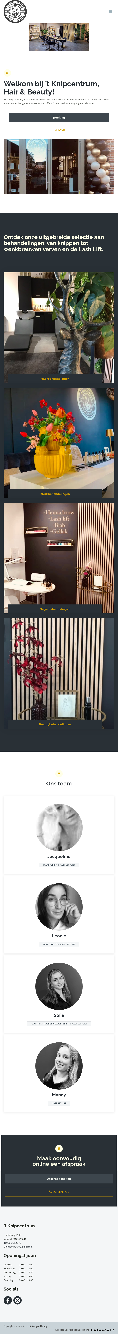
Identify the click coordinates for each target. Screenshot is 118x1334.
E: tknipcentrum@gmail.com (18, 1246)
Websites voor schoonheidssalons (72, 1329)
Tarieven (59, 129)
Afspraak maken (59, 1179)
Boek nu (59, 117)
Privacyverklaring (38, 1326)
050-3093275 (60, 1192)
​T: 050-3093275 (12, 1242)
